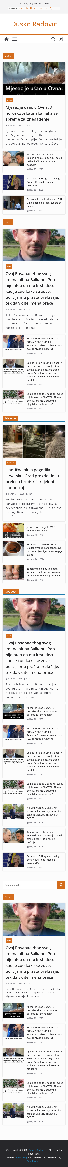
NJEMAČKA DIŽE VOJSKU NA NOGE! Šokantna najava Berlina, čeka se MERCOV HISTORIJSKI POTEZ (44, 813)
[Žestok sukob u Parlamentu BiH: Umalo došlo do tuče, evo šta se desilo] (13, 205)
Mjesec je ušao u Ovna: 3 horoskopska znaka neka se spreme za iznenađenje (32, 113)
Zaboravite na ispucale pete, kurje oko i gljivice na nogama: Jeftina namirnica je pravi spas (43, 572)
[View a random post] (61, 39)
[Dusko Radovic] (7, 39)
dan (28, 125)
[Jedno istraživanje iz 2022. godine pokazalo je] (13, 531)
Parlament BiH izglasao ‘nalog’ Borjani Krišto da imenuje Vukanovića (43, 182)
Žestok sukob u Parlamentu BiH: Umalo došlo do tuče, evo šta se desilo (44, 203)
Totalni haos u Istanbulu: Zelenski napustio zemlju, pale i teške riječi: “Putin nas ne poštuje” (44, 159)
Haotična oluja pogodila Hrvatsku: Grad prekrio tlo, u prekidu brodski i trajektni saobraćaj (32, 478)
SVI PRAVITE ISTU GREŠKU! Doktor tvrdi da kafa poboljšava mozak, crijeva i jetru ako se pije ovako (44, 549)
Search (61, 884)
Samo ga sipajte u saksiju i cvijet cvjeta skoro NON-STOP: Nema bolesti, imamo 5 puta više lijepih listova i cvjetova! (45, 399)
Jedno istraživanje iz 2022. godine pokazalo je (41, 529)
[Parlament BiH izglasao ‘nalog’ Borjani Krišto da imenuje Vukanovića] (13, 184)
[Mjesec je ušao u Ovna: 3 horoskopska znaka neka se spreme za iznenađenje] (34, 78)
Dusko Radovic (34, 23)
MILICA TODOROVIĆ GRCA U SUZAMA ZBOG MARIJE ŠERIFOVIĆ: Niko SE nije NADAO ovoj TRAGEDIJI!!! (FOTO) (44, 343)
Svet (9, 266)
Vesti (9, 100)
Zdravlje (11, 463)
